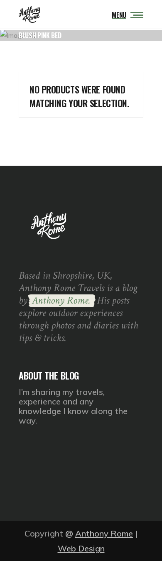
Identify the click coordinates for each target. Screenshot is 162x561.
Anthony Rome (104, 533)
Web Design (81, 548)
